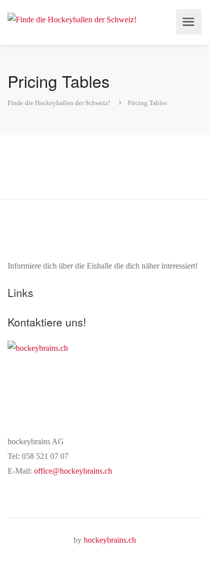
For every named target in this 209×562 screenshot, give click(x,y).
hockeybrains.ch (110, 540)
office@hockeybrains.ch (73, 471)
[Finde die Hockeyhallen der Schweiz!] (72, 18)
